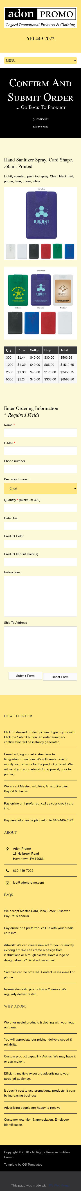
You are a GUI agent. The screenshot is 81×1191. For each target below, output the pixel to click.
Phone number (14, 461)
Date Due (11, 518)
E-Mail (9, 443)
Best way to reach (16, 479)
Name (9, 425)
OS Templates (32, 1164)
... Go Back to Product (41, 107)
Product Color (14, 536)
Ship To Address (15, 622)
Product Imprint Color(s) (21, 554)
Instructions (12, 572)
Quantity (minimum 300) (22, 500)
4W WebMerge (59, 1185)
